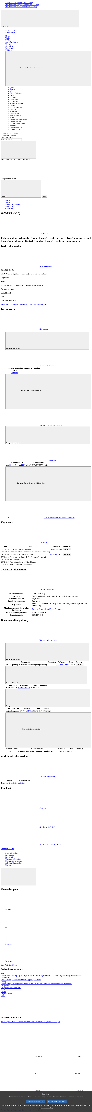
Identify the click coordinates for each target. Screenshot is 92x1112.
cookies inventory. (47, 1108)
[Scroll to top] (18, 877)
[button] (35, 1013)
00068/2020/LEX (24, 688)
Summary (67, 549)
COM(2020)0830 (56, 549)
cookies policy (83, 1105)
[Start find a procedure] (18, 150)
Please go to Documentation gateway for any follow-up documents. (25, 304)
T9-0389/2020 (55, 554)
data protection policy (67, 1105)
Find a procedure (7, 137)
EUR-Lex (21, 783)
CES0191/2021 (61, 751)
